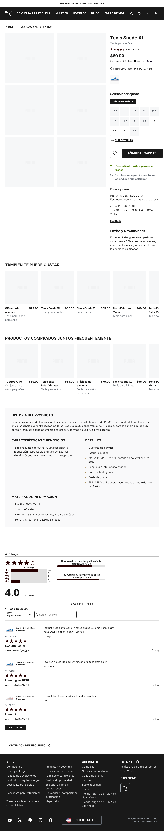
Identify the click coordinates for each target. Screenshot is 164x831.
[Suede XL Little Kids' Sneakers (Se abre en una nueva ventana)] (9, 630)
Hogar (9, 26)
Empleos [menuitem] (87, 789)
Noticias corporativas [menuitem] (95, 771)
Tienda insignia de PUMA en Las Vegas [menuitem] (99, 803)
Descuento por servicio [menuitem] (20, 784)
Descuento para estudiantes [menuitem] (23, 793)
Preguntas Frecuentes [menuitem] (58, 766)
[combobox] (19, 614)
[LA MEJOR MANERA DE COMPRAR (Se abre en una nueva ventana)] (125, 788)
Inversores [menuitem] (88, 780)
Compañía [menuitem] (88, 766)
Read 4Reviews (133, 49)
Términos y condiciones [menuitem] (59, 775)
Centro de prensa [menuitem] (92, 775)
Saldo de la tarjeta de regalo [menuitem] (23, 780)
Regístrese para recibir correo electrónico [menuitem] (138, 768)
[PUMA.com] (7, 13)
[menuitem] (33, 13)
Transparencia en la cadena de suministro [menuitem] (23, 803)
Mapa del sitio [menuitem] (54, 801)
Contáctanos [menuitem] (14, 766)
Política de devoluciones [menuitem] (21, 775)
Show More (16, 727)
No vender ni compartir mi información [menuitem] (61, 794)
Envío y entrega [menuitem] (15, 771)
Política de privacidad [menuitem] (58, 780)
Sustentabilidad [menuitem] (91, 784)
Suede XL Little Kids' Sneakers (25, 629)
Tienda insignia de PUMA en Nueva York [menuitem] (99, 795)
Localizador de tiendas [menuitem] (59, 771)
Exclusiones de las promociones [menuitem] (56, 786)
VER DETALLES (96, 3)
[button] (29, 570)
